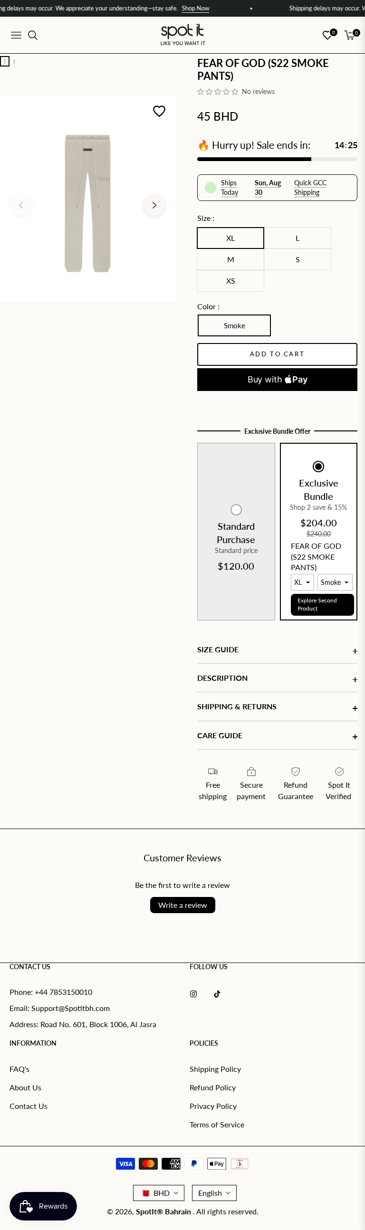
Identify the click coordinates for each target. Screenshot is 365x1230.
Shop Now (178, 8)
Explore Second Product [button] (317, 604)
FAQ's (19, 1068)
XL (230, 237)
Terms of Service (217, 1124)
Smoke (234, 325)
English (210, 1192)
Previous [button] (20, 205)
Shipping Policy (215, 1068)
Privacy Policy (213, 1105)
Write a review (182, 904)
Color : (208, 306)
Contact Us (29, 1105)
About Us (25, 1087)
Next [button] (154, 205)
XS (230, 280)
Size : (205, 217)
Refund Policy (213, 1087)
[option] (87, 198)
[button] (218, 91)
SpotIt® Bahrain (164, 1211)
